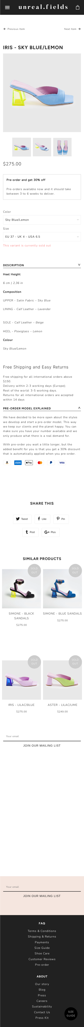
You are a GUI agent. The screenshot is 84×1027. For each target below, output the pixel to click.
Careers (42, 1001)
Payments (42, 942)
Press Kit (42, 1018)
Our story (42, 984)
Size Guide (42, 948)
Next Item (70, 29)
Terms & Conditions (42, 931)
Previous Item (16, 29)
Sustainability (42, 1006)
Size (6, 229)
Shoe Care (42, 953)
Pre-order (42, 965)
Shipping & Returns (42, 937)
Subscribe (68, 736)
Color (7, 212)
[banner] (43, 7)
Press (42, 995)
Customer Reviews (42, 959)
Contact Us (42, 1012)
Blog (42, 990)
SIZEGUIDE (71, 1013)
